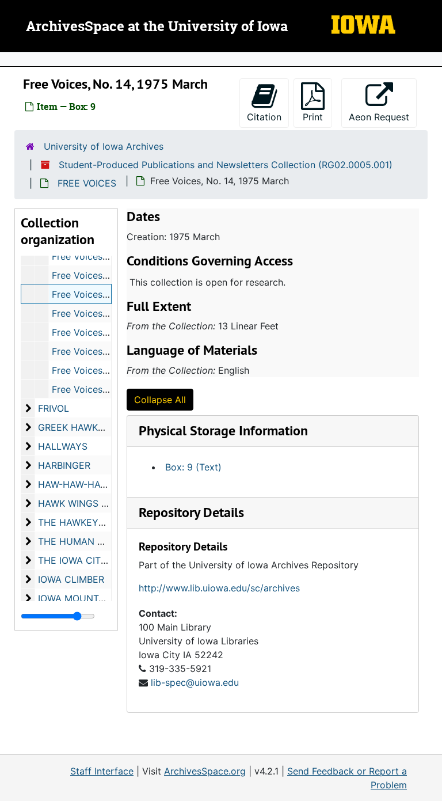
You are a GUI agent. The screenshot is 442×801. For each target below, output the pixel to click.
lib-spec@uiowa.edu (195, 682)
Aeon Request (383, 117)
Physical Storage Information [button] (223, 430)
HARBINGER (64, 465)
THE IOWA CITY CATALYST (97, 560)
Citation (264, 117)
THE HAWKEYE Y (75, 522)
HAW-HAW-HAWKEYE (85, 484)
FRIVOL (53, 408)
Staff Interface (102, 771)
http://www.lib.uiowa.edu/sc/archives (219, 588)
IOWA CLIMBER (71, 579)
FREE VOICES (87, 183)
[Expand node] (430, 59)
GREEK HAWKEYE (77, 427)
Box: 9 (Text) (193, 467)
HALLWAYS (62, 446)
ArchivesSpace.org (205, 771)
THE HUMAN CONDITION (93, 541)
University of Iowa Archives (103, 146)
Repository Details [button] (191, 512)
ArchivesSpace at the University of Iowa (157, 27)
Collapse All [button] (160, 399)
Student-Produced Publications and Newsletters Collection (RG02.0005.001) (226, 164)
